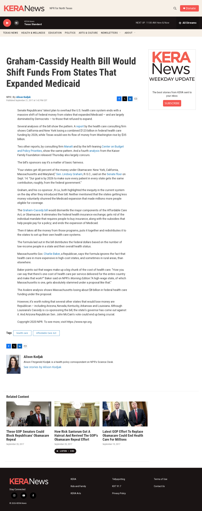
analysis (94, 150)
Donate (191, 8)
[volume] (16, 23)
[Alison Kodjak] (13, 364)
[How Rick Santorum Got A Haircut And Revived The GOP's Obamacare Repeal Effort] (76, 414)
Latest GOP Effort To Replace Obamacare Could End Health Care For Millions (123, 435)
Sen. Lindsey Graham (69, 174)
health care (22, 333)
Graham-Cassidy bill (35, 210)
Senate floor (114, 174)
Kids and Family (78, 486)
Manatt (68, 146)
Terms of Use (160, 479)
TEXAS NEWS (10, 33)
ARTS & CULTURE (88, 33)
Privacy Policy (119, 493)
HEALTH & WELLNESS (33, 33)
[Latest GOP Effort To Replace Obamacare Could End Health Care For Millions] (125, 414)
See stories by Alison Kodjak (42, 367)
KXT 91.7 (116, 486)
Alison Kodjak (23, 97)
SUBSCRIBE (172, 103)
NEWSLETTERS (109, 33)
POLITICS (70, 33)
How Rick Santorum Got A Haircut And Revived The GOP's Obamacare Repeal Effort (76, 435)
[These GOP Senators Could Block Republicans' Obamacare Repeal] (28, 414)
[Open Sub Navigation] (120, 33)
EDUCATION (55, 33)
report (80, 126)
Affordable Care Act (46, 333)
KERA (73, 479)
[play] (7, 23)
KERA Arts (76, 493)
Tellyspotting (118, 479)
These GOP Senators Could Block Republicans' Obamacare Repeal (27, 435)
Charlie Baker (52, 253)
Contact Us (159, 486)
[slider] (21, 22)
